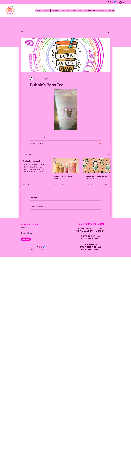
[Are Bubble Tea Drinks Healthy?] (65, 165)
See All (108, 154)
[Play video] (65, 109)
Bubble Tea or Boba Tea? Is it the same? (96, 178)
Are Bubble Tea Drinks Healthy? (63, 178)
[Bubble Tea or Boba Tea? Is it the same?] (96, 165)
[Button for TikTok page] (107, 2)
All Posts (23, 32)
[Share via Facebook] (31, 137)
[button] (108, 32)
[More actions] (100, 79)
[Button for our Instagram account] (111, 2)
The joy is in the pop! (31, 161)
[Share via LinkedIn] (40, 137)
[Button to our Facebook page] (115, 2)
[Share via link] (45, 137)
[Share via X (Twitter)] (36, 137)
